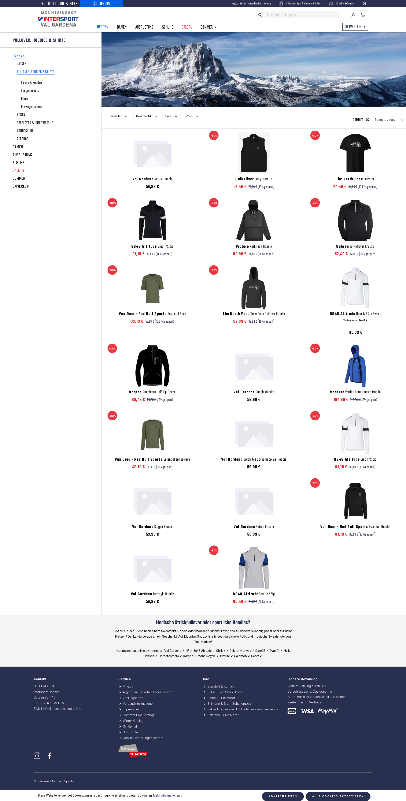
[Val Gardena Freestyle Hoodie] (152, 568)
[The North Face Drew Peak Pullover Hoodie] (254, 288)
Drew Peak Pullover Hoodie (254, 314)
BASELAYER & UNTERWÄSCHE (35, 123)
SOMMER (19, 179)
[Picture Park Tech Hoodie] (254, 220)
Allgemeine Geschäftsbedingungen (147, 692)
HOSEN (21, 115)
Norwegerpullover (32, 107)
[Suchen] (260, 14)
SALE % (18, 171)
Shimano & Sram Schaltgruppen (230, 704)
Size (168, 116)
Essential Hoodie (355, 527)
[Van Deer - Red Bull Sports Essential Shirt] (152, 288)
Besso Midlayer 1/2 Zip (355, 247)
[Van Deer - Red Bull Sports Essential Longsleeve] (152, 433)
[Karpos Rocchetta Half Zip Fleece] (152, 366)
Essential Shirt (152, 314)
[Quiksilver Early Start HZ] (254, 153)
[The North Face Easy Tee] (355, 153)
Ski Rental (129, 726)
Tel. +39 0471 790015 (49, 703)
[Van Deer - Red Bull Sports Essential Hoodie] (355, 500)
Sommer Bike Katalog (138, 715)
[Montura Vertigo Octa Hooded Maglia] (355, 366)
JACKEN (21, 64)
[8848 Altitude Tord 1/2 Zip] (254, 568)
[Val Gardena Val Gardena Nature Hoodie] (152, 153)
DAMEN (18, 147)
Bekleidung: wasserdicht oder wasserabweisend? (242, 709)
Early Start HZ (253, 179)
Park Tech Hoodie (254, 247)
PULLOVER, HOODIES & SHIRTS (35, 72)
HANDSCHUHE (25, 131)
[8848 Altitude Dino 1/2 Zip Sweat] (355, 288)
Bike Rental (130, 732)
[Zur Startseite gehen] (57, 19)
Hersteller (115, 116)
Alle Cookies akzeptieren (338, 796)
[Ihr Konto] (353, 15)
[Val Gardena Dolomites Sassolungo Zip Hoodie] (254, 433)
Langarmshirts (30, 91)
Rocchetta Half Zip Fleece (152, 392)
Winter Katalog (133, 721)
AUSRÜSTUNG (22, 155)
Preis (189, 116)
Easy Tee (355, 179)
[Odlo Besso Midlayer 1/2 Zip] (355, 220)
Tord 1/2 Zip (254, 594)
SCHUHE (18, 163)
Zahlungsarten (132, 698)
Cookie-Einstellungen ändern (142, 738)
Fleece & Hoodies (32, 83)
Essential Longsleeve (152, 460)
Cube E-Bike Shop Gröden (225, 692)
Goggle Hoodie (253, 392)
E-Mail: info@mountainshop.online (57, 709)
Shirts (24, 99)
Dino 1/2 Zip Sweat (355, 314)
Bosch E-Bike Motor (221, 698)
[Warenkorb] (363, 15)
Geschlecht (144, 116)
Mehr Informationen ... (167, 795)
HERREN (19, 56)
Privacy (127, 686)
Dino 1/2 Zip (152, 247)
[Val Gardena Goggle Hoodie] (254, 366)
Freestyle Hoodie (152, 594)
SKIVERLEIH (21, 186)
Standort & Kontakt (221, 686)
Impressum (130, 709)
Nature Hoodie (152, 179)
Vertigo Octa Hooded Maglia (355, 392)
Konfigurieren (283, 796)
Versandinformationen (138, 704)
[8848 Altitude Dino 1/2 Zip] (152, 220)
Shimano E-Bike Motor (223, 715)
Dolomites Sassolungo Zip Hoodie (254, 460)
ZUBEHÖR (23, 139)
